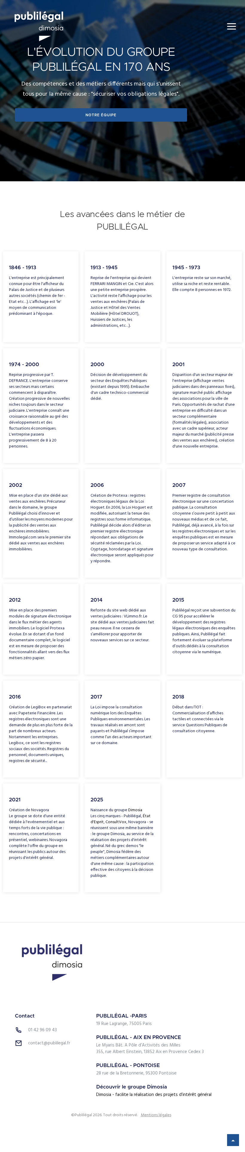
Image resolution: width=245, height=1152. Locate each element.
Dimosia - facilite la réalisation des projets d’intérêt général (154, 1094)
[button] (231, 26)
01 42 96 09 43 (42, 1030)
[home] (39, 26)
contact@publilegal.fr (49, 1043)
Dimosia (135, 810)
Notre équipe (101, 115)
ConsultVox (115, 822)
